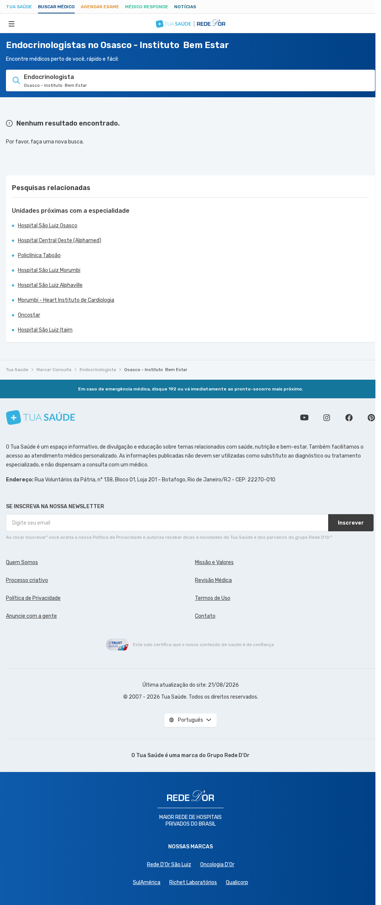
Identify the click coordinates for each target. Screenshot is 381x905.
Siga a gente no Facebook (349, 417)
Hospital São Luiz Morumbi (49, 270)
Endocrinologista (98, 369)
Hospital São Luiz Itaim (45, 330)
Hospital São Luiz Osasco (47, 225)
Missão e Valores (214, 562)
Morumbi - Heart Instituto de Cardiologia (66, 300)
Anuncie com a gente (31, 616)
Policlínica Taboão (39, 255)
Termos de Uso (212, 598)
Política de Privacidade (33, 598)
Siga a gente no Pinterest (371, 417)
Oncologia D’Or (217, 864)
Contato (205, 616)
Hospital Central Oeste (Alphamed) (59, 240)
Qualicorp (237, 882)
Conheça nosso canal (304, 417)
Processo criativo (27, 580)
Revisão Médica (213, 580)
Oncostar (29, 315)
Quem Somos (22, 562)
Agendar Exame (100, 6)
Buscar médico (56, 6)
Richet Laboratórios (193, 882)
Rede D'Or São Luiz (169, 864)
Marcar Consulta (53, 369)
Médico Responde (146, 6)
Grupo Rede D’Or (228, 755)
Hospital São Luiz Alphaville (50, 285)
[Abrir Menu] (11, 23)
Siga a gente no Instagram (326, 417)
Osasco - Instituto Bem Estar (156, 369)
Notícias (185, 6)
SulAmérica (146, 882)
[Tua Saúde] (40, 417)
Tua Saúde (19, 6)
